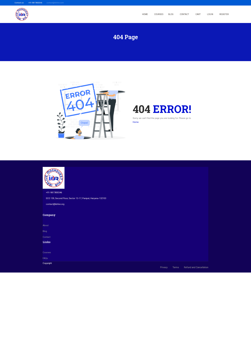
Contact (184, 14)
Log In (210, 14)
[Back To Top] (245, 333)
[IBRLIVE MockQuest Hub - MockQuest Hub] (22, 14)
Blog (170, 14)
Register (224, 14)
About (46, 225)
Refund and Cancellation (196, 267)
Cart (198, 14)
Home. (136, 122)
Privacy (164, 267)
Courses (158, 14)
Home (145, 14)
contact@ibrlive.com (55, 3)
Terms (176, 267)
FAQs (45, 258)
